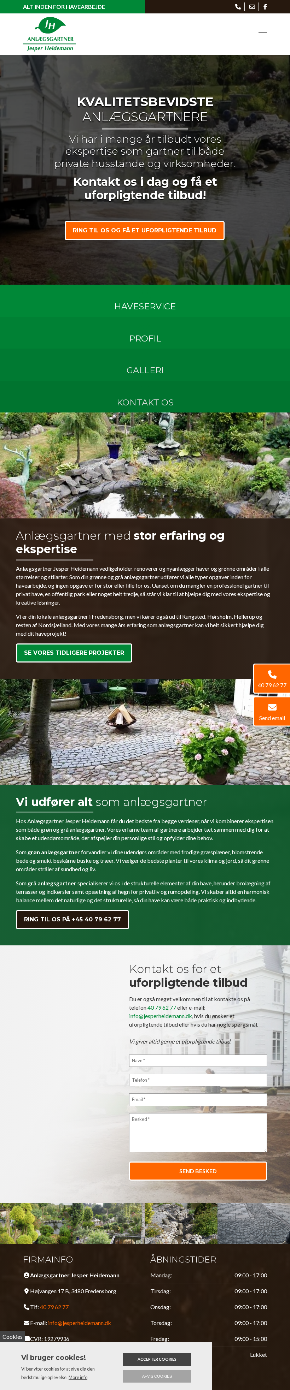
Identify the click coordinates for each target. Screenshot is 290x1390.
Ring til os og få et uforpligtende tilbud (144, 230)
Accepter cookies (157, 1359)
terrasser (27, 891)
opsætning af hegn (107, 891)
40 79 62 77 (161, 1007)
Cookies (12, 1336)
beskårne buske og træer (83, 860)
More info (78, 1377)
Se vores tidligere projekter (74, 652)
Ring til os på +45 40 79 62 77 (72, 919)
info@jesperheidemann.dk (160, 1015)
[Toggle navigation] (260, 34)
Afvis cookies (157, 1376)
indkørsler (59, 891)
